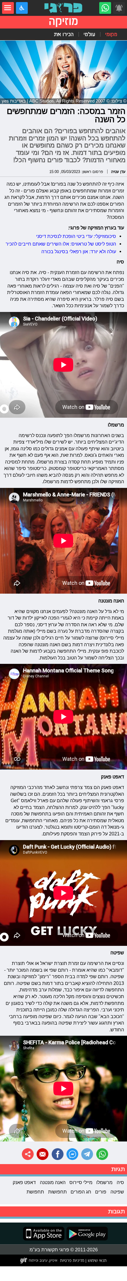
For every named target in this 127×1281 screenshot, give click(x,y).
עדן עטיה (118, 171)
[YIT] (39, 1260)
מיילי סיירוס (80, 1182)
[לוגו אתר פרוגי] (63, 8)
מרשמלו (104, 1182)
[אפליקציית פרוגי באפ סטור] (43, 1233)
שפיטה (117, 1191)
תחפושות (57, 1191)
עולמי (89, 34)
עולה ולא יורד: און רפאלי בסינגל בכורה (78, 251)
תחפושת (35, 1191)
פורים (100, 1191)
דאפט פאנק (24, 1182)
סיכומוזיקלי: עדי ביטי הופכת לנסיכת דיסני (76, 236)
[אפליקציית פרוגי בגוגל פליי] (86, 1233)
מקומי (111, 34)
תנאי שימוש (97, 1260)
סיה (120, 1182)
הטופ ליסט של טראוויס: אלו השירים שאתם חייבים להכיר (61, 243)
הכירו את (64, 34)
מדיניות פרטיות (72, 1260)
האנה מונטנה (53, 1182)
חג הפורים (81, 1191)
